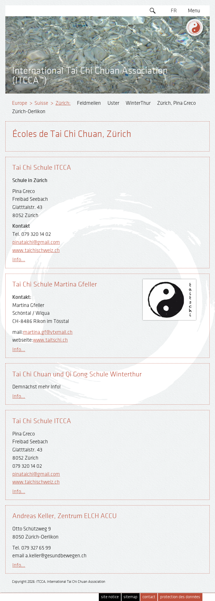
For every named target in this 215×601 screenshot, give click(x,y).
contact (148, 597)
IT (174, 64)
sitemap (130, 597)
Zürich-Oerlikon (28, 111)
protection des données (180, 597)
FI (174, 54)
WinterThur (138, 103)
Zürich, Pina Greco (176, 103)
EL (173, 43)
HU (173, 86)
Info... (18, 259)
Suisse (41, 103)
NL (174, 75)
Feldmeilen (89, 103)
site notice (110, 597)
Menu (194, 10)
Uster (113, 103)
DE (174, 32)
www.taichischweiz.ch (36, 250)
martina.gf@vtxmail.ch (48, 332)
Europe (19, 103)
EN (174, 21)
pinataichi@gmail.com (36, 242)
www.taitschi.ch (50, 340)
